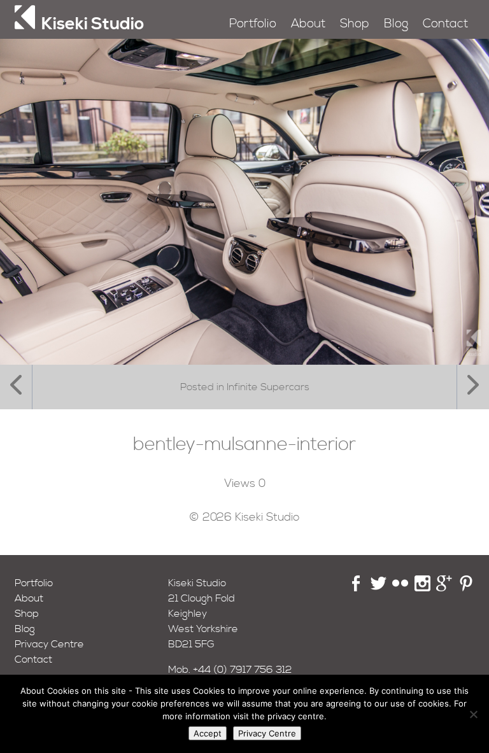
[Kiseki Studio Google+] (444, 588)
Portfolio (252, 24)
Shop (354, 24)
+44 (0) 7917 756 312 (242, 669)
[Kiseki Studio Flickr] (400, 588)
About (308, 24)
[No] (473, 714)
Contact (445, 24)
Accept (208, 733)
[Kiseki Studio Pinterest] (466, 588)
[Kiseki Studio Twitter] (378, 588)
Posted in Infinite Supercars (244, 387)
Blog (396, 24)
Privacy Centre (49, 644)
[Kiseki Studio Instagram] (422, 588)
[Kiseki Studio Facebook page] (356, 588)
